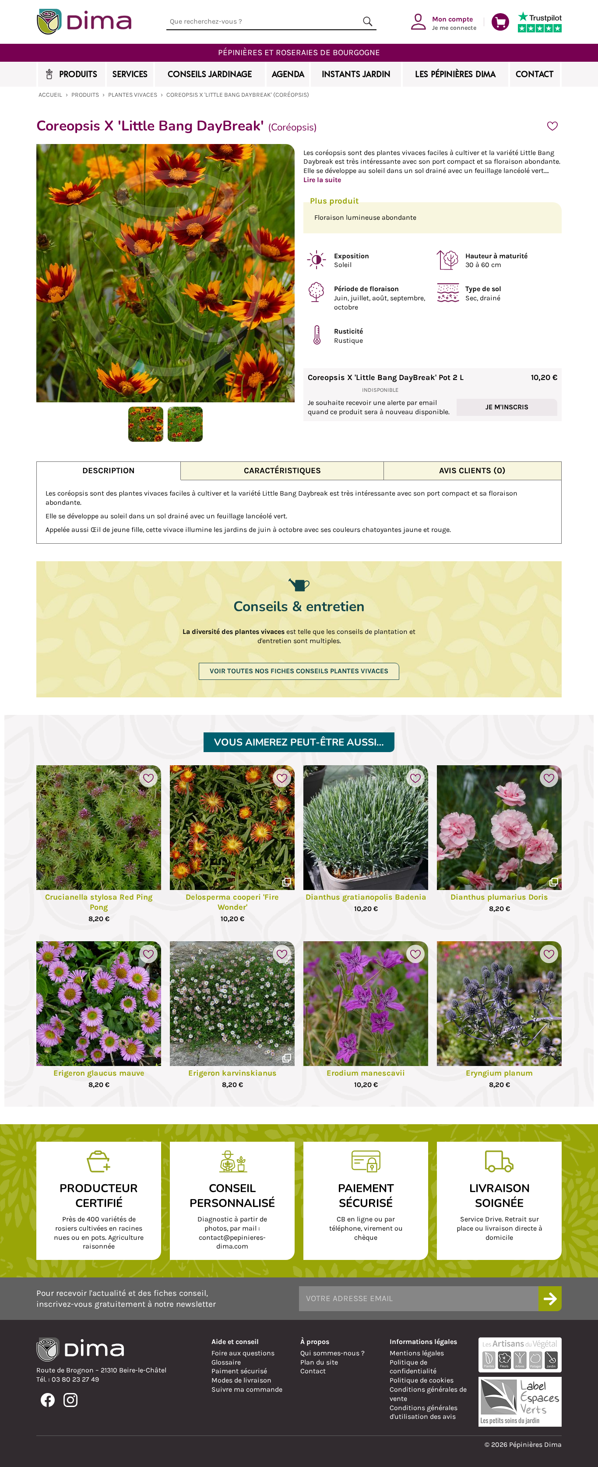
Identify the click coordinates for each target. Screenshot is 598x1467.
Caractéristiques (282, 470)
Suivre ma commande (246, 1389)
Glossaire (226, 1362)
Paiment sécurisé (239, 1371)
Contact (313, 1371)
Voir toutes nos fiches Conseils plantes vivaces (299, 671)
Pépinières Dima (83, 22)
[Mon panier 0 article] (500, 22)
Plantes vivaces (132, 95)
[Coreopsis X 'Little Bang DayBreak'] (145, 439)
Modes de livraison (241, 1380)
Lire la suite (322, 180)
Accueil (50, 95)
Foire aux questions (242, 1353)
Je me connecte (454, 23)
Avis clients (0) (472, 470)
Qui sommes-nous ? (332, 1353)
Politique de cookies (422, 1380)
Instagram (70, 1400)
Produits (85, 95)
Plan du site (319, 1362)
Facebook (48, 1400)
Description (108, 470)
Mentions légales (417, 1353)
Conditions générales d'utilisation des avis (423, 1412)
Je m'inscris (506, 407)
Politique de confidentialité (413, 1367)
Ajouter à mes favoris (552, 126)
